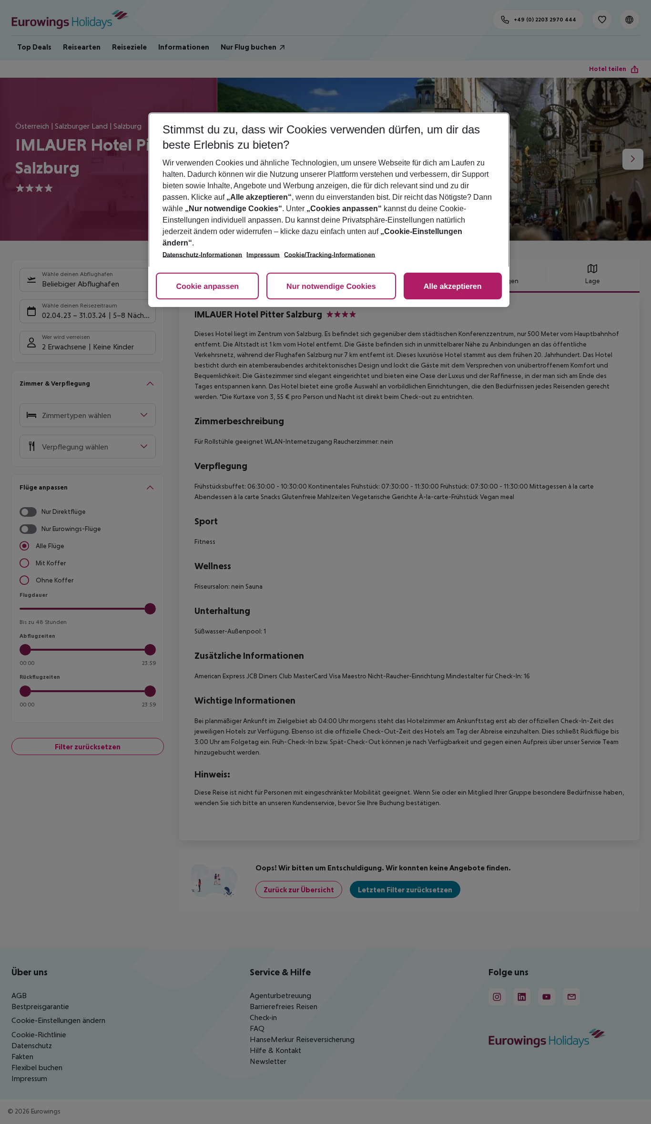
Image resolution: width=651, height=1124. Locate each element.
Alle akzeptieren (453, 287)
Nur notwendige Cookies (331, 287)
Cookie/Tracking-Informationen (329, 254)
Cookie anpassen (207, 287)
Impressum (263, 254)
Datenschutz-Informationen (202, 254)
